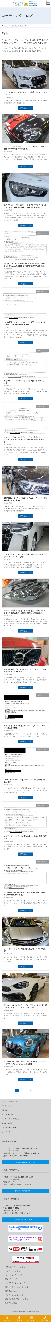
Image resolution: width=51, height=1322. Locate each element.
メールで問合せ (31, 1320)
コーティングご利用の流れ (10, 1119)
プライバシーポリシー (9, 1127)
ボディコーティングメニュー (16, 1267)
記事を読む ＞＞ (25, 108)
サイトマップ (6, 1132)
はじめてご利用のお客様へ (10, 1101)
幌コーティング (11, 1279)
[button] (25, 1162)
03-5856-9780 (13, 1179)
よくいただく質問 (7, 1114)
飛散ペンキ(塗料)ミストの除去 (16, 1299)
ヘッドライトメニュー (13, 1271)
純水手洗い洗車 (11, 1303)
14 (30, 1091)
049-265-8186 (13, 1151)
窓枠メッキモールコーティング (16, 1287)
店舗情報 (19, 1320)
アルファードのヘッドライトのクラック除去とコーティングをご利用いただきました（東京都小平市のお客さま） (25, 439)
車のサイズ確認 (7, 1123)
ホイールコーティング (13, 1275)
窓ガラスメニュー (11, 1291)
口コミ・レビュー (7, 1106)
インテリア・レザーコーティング (17, 1283)
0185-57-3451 (13, 1208)
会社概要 (4, 1110)
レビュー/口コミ (7, 1320)
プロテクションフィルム (14, 1295)
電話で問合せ (44, 1320)
